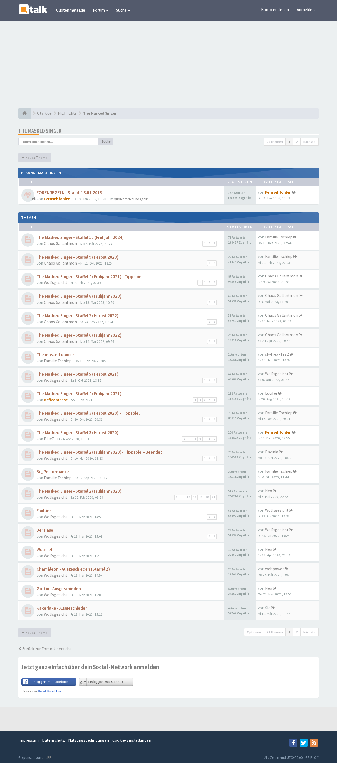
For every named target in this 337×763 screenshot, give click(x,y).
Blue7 (49, 438)
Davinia (271, 451)
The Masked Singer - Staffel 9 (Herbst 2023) (77, 257)
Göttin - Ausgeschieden (59, 588)
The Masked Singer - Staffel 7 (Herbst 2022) (77, 316)
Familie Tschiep (279, 236)
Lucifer (271, 393)
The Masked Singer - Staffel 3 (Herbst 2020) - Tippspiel (88, 413)
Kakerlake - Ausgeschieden (62, 608)
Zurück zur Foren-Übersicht (46, 648)
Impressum (28, 740)
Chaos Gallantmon (60, 243)
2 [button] (297, 142)
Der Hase (45, 530)
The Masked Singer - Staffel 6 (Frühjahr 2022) (79, 335)
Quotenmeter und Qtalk (131, 199)
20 (207, 497)
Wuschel (44, 549)
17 (188, 497)
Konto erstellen (275, 9)
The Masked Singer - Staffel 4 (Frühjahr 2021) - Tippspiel (89, 277)
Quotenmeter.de (70, 10)
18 (194, 497)
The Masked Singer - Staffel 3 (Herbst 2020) (77, 433)
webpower (274, 568)
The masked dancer (55, 355)
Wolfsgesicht (55, 282)
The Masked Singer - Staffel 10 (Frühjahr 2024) (80, 237)
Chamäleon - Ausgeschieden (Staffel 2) (73, 569)
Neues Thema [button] (36, 157)
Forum (99, 10)
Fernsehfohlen (57, 198)
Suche (121, 10)
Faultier (44, 510)
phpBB (47, 757)
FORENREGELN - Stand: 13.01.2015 (69, 192)
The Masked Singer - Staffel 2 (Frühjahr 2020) (79, 491)
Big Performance (53, 472)
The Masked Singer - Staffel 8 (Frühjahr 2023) (79, 296)
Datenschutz (53, 740)
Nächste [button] (309, 142)
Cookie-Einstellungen (131, 740)
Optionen (254, 632)
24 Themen (275, 142)
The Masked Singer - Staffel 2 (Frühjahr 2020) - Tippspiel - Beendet (99, 452)
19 (200, 497)
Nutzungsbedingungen (88, 740)
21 (213, 497)
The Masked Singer (40, 131)
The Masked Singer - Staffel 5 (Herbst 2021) (77, 374)
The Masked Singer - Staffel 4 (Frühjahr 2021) (79, 394)
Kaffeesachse (56, 399)
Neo (268, 490)
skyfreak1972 (277, 354)
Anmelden (306, 9)
